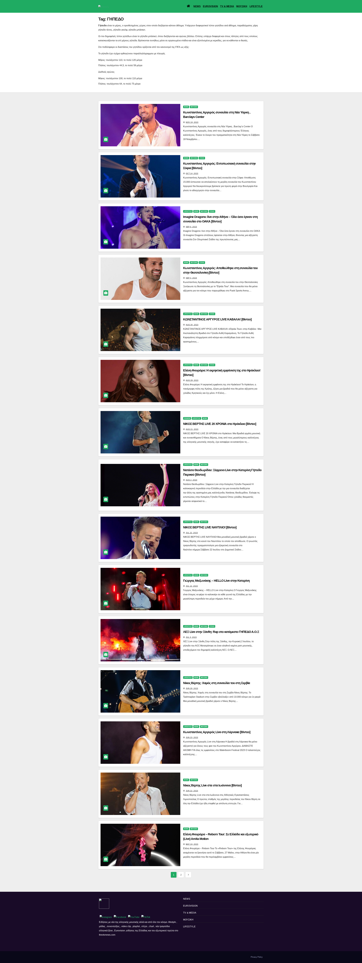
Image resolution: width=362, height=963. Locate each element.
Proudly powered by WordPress (111, 957)
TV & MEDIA (227, 6)
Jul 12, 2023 (192, 586)
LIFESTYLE (256, 6)
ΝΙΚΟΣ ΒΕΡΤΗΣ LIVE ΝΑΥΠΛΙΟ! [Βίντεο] (209, 527)
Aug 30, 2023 (192, 325)
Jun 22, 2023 (192, 791)
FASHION (187, 418)
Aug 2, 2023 (191, 480)
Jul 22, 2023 (192, 533)
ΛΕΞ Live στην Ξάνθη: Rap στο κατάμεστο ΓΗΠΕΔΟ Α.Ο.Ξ (221, 632)
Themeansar (147, 957)
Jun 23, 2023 (192, 737)
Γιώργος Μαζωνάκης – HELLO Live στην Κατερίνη (216, 580)
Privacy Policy (257, 957)
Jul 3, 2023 (191, 637)
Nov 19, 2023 (192, 122)
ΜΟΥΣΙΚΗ (241, 6)
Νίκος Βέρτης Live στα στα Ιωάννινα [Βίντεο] (212, 785)
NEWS (197, 6)
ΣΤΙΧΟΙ (202, 158)
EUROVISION (210, 6)
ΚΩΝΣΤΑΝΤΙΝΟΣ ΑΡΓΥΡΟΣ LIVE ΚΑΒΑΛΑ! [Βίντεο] (217, 319)
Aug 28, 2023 (192, 380)
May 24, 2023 (192, 844)
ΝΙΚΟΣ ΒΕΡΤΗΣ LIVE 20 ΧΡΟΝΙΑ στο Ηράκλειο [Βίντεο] (219, 424)
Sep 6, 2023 (191, 227)
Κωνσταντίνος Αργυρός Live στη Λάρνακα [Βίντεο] (216, 732)
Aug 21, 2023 (192, 429)
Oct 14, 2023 (192, 173)
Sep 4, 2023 (191, 278)
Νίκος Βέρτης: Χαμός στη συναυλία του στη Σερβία (216, 683)
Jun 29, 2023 (192, 688)
